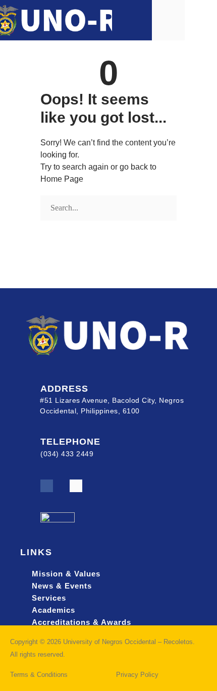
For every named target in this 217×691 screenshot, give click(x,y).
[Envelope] (76, 486)
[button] (201, 20)
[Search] (43, 227)
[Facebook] (46, 486)
